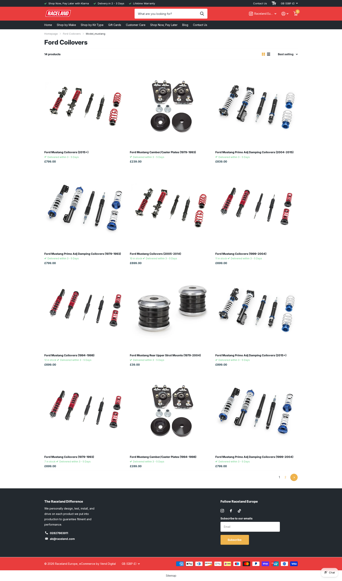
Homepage (51, 33)
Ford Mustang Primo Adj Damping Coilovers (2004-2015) (254, 152)
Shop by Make (66, 25)
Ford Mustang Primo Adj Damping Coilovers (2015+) (250, 355)
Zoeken (202, 14)
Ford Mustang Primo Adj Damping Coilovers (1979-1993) (82, 253)
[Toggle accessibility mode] (274, 3)
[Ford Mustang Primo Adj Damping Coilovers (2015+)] (256, 309)
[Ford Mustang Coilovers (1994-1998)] (85, 309)
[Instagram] (222, 511)
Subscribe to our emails (236, 518)
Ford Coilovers (72, 33)
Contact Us (260, 3)
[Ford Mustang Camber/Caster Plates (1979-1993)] (171, 106)
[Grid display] (263, 54)
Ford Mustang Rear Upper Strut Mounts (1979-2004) (165, 355)
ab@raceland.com (62, 538)
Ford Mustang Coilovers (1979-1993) (69, 456)
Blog (185, 25)
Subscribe (235, 539)
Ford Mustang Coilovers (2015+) (66, 152)
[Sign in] (285, 13)
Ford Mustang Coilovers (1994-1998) (69, 355)
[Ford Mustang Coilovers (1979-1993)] (85, 411)
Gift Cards (114, 25)
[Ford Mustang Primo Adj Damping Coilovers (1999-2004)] (256, 411)
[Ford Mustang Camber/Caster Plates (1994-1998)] (171, 411)
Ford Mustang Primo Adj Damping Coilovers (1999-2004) (254, 456)
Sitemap (171, 575)
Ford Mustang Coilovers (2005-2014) (155, 253)
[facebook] (231, 510)
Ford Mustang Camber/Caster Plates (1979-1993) (163, 152)
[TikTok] (239, 511)
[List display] (268, 54)
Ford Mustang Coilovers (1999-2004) (240, 253)
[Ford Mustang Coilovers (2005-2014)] (171, 208)
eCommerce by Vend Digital (97, 563)
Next (294, 477)
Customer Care (135, 25)
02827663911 (59, 533)
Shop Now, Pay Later (164, 25)
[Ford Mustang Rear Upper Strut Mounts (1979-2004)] (171, 309)
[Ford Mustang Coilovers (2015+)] (85, 106)
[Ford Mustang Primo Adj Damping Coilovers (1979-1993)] (85, 208)
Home (48, 25)
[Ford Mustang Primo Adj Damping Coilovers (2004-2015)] (256, 106)
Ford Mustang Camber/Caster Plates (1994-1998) (163, 456)
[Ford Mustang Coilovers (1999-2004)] (256, 208)
